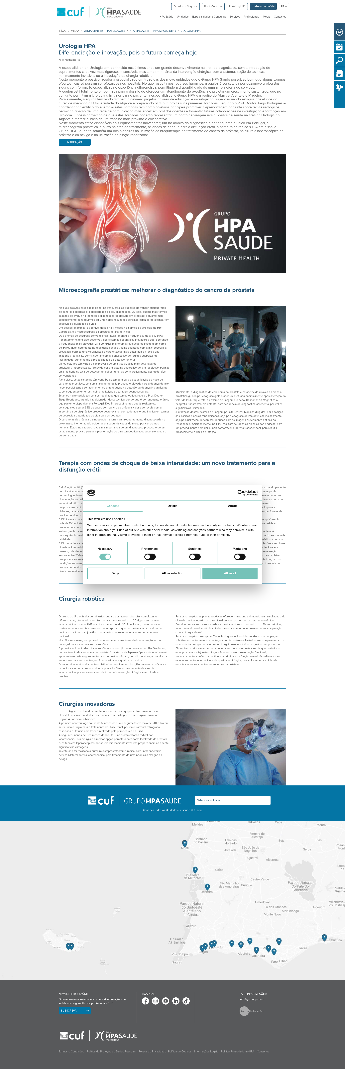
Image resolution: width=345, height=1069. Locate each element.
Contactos (280, 16)
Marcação (74, 142)
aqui (199, 810)
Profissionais (251, 16)
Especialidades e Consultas (209, 16)
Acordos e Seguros (185, 6)
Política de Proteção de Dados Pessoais (111, 1051)
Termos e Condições (71, 1051)
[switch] (150, 557)
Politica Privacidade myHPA (237, 1051)
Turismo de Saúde (263, 6)
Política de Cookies (179, 1051)
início (62, 31)
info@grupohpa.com (252, 999)
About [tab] (232, 506)
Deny (115, 573)
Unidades (183, 16)
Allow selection (172, 573)
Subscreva (68, 1010)
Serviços (235, 16)
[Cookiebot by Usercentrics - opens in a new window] (240, 493)
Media (266, 16)
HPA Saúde (166, 16)
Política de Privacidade (152, 1051)
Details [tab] (172, 506)
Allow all (230, 573)
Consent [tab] (113, 506)
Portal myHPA (237, 6)
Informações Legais (206, 1051)
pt (283, 6)
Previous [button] (335, 109)
